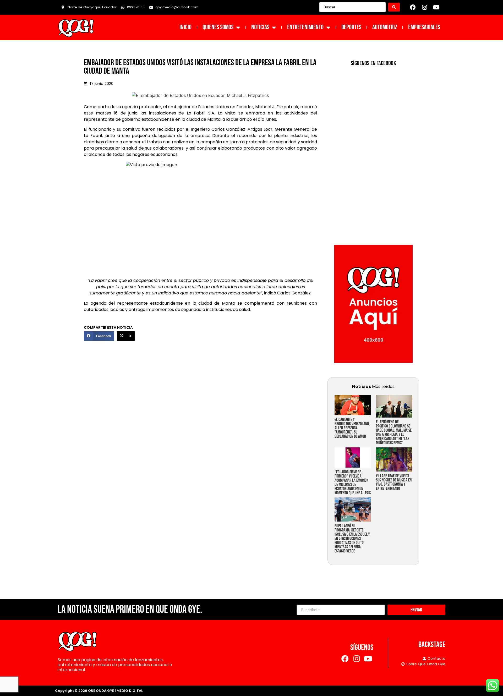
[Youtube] (436, 7)
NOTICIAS (260, 27)
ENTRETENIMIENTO (305, 27)
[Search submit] (394, 7)
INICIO (185, 27)
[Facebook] (413, 7)
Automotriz (384, 27)
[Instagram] (424, 7)
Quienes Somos (218, 27)
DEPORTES (351, 27)
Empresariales (424, 27)
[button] (99, 336)
